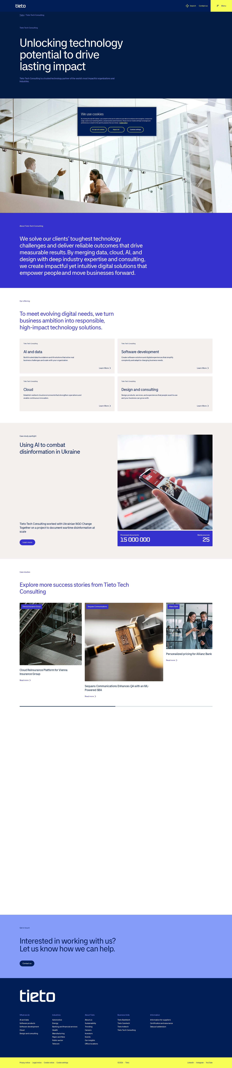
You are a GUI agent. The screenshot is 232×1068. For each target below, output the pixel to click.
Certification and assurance (161, 1023)
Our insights (90, 1040)
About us (88, 1020)
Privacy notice (25, 1063)
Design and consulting (29, 1033)
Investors (89, 1033)
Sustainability (90, 1023)
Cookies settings (135, 129)
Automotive (57, 1020)
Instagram (200, 1063)
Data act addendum (158, 1027)
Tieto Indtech (123, 1027)
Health (55, 1030)
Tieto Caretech (124, 1023)
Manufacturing (58, 1033)
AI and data (24, 1020)
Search (193, 6)
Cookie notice (49, 1063)
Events (88, 1037)
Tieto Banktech (124, 1020)
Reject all (116, 129)
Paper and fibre (58, 1037)
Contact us (203, 6)
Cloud (22, 1030)
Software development (29, 1027)
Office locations (91, 1044)
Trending (88, 1027)
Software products (27, 1023)
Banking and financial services (64, 1027)
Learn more (27, 542)
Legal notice (37, 1063)
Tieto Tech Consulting (127, 1030)
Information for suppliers (160, 1020)
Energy (55, 1023)
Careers (88, 1030)
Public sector (57, 1040)
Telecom (55, 1044)
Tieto (22, 15)
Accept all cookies (98, 129)
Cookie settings (62, 1063)
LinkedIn (190, 1063)
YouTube (209, 1063)
